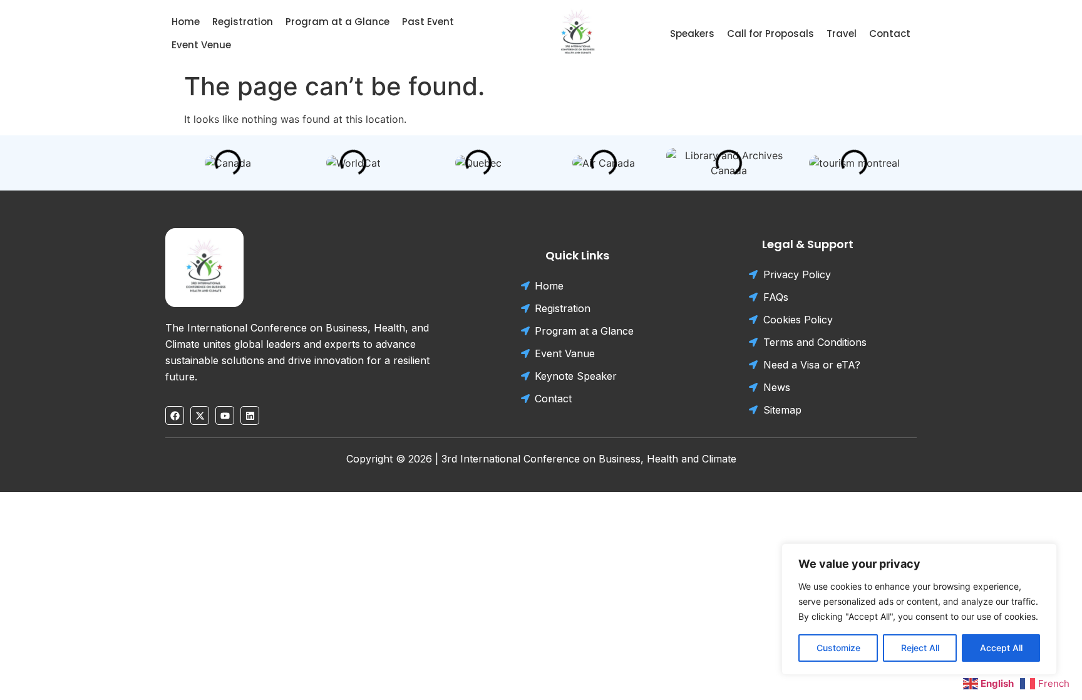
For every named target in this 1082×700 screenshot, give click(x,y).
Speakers (692, 33)
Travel (842, 33)
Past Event (428, 21)
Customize (838, 647)
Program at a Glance (337, 21)
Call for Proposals (770, 33)
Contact (889, 33)
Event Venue (201, 44)
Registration (242, 21)
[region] (919, 609)
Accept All (1001, 647)
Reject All (920, 647)
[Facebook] (174, 415)
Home (186, 21)
